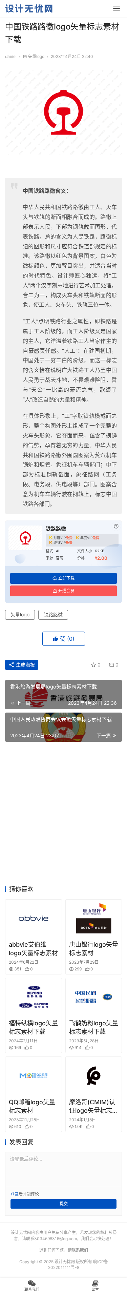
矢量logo (36, 56)
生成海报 (25, 664)
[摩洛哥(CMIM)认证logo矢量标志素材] (94, 1075)
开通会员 (66, 590)
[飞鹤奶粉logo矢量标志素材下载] (94, 996)
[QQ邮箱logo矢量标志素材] (33, 1075)
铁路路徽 (53, 614)
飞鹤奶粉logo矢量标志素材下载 (93, 1027)
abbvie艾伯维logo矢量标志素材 (33, 949)
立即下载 (66, 578)
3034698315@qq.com (55, 1238)
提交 (64, 1203)
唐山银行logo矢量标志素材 (93, 949)
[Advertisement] (63, 815)
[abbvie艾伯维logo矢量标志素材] (33, 918)
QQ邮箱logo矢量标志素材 (32, 1106)
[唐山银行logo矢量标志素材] (94, 918)
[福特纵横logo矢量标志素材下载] (33, 996)
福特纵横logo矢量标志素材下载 (33, 1027)
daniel (11, 56)
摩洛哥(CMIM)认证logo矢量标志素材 (93, 1106)
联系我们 (80, 1250)
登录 (14, 1194)
